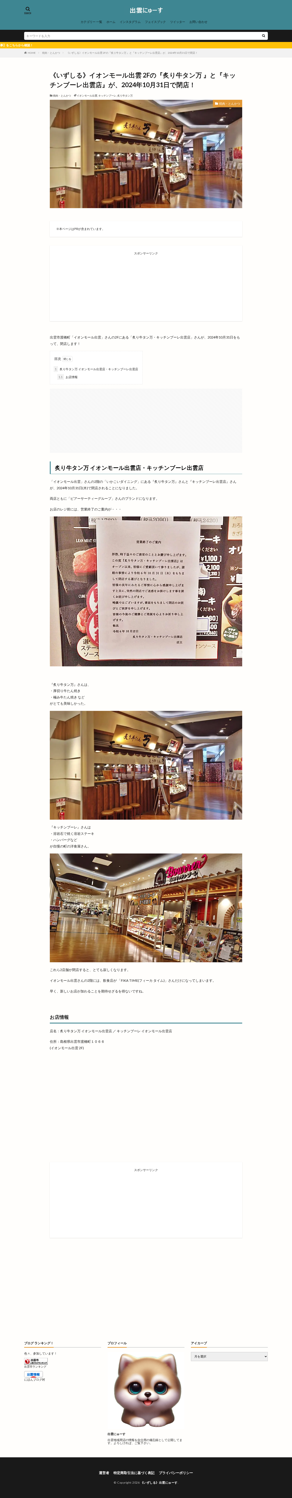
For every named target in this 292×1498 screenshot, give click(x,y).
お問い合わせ (198, 22)
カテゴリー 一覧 (91, 22)
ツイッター (177, 22)
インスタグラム (130, 22)
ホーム (110, 22)
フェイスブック (155, 22)
